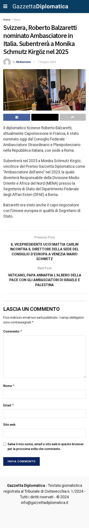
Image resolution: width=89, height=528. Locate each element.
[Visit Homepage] (40, 6)
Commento (12, 331)
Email (8, 405)
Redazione (23, 62)
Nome (9, 386)
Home (6, 19)
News (17, 19)
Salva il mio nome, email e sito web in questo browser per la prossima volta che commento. (46, 446)
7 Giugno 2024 (47, 62)
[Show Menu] (5, 6)
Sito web (9, 424)
